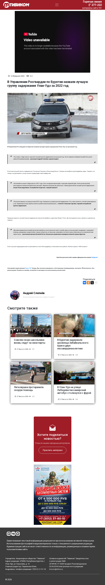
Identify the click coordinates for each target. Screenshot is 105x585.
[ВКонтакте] (84, 282)
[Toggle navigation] (57, 4)
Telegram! (94, 257)
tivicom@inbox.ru (56, 569)
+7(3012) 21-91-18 (38, 569)
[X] (92, 282)
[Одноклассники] (88, 282)
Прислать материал (52, 450)
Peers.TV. (28, 268)
